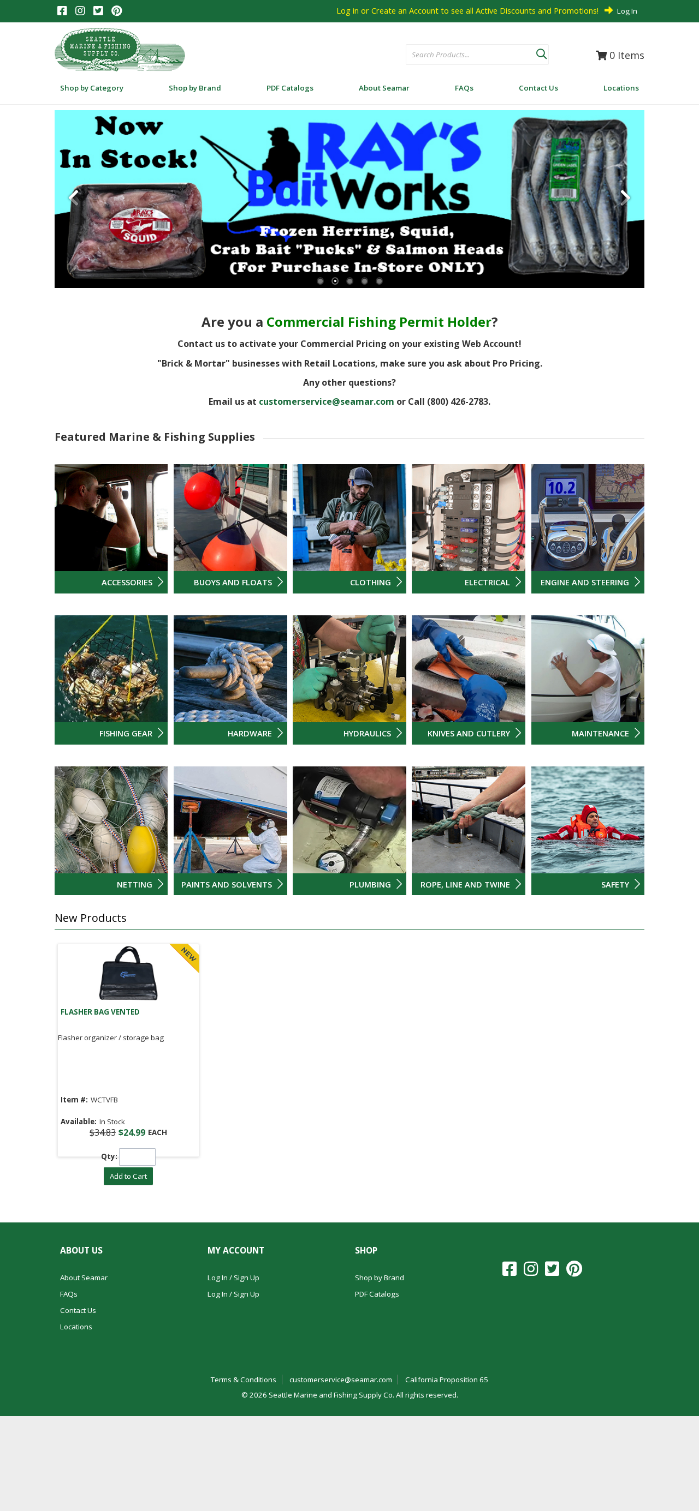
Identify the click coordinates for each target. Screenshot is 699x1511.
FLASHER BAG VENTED (100, 1012)
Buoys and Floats (233, 582)
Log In (627, 11)
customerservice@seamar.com (326, 401)
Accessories (127, 582)
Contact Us (78, 1310)
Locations (76, 1327)
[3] (349, 281)
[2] (335, 281)
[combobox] (471, 55)
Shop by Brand (379, 1277)
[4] (364, 281)
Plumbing (370, 884)
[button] (541, 51)
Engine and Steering (585, 582)
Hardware (250, 733)
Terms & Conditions (243, 1379)
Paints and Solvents (226, 884)
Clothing (370, 582)
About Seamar (84, 1277)
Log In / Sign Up (233, 1277)
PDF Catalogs (377, 1294)
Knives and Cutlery (469, 733)
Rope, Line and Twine (465, 884)
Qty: (109, 1156)
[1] (320, 281)
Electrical (487, 582)
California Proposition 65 (446, 1379)
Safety (615, 884)
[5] (379, 281)
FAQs (69, 1294)
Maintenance (600, 733)
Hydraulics (367, 733)
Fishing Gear (125, 733)
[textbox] (465, 55)
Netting (134, 884)
